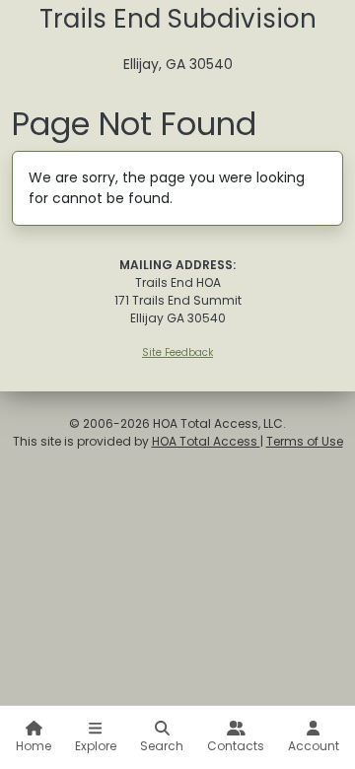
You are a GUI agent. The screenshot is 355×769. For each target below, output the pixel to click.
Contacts (235, 745)
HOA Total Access (206, 441)
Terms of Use (304, 441)
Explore (95, 745)
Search (161, 745)
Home (33, 745)
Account (313, 745)
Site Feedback (177, 352)
